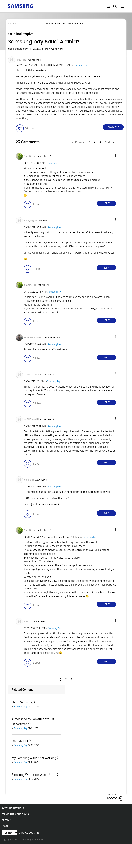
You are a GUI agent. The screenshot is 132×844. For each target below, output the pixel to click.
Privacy (6, 820)
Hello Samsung (22, 702)
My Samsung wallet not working (34, 758)
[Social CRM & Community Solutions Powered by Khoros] (114, 797)
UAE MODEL (20, 741)
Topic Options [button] (118, 31)
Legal (5, 826)
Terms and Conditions (15, 814)
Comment (113, 127)
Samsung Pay (80, 65)
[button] (118, 59)
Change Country (29, 832)
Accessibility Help (13, 808)
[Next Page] (77, 679)
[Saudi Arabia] (20, 5)
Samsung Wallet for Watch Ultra (34, 775)
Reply (106, 203)
